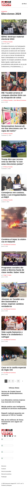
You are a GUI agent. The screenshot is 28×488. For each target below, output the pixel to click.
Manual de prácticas (6, 474)
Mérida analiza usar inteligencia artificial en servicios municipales (14, 407)
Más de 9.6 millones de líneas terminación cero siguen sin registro (12, 421)
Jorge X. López (7, 275)
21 (18, 381)
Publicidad (3, 476)
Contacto (3, 468)
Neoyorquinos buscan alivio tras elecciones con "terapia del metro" (14, 128)
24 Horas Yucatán (8, 41)
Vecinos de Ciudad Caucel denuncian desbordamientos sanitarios (11, 393)
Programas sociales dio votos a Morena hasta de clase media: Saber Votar (12, 269)
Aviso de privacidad (6, 471)
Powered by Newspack (6, 485)
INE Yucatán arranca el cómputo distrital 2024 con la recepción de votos (13, 95)
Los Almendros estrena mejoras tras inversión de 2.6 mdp (13, 401)
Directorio (3, 466)
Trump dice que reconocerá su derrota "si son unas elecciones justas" (12, 161)
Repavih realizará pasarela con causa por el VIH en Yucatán (12, 414)
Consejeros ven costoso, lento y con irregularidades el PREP (13, 194)
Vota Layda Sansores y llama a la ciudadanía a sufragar (12, 334)
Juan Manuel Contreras (20, 100)
